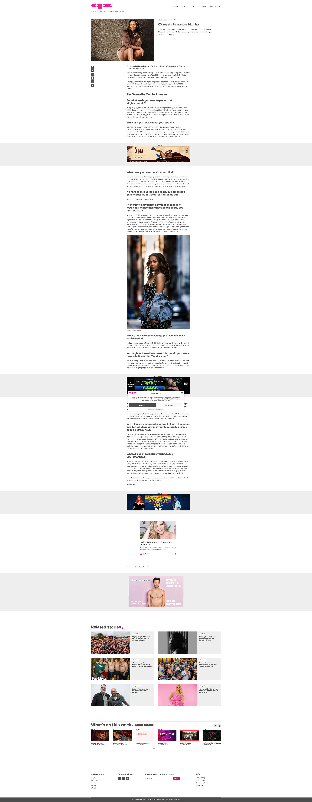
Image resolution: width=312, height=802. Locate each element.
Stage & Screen (137, 686)
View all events (149, 725)
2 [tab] (156, 748)
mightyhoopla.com (156, 480)
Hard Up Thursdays (118, 743)
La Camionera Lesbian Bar (142, 743)
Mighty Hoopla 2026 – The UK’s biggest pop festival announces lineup (141, 638)
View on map (139, 725)
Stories (97, 11)
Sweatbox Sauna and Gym (98, 744)
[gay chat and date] (158, 385)
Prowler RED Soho (186, 744)
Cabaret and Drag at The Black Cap (212, 743)
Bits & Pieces (103, 11)
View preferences (169, 405)
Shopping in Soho (162, 743)
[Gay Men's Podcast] (156, 606)
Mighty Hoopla (163, 110)
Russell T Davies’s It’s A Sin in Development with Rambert (141, 690)
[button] (182, 393)
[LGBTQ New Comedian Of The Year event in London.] (158, 502)
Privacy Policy (159, 409)
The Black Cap (207, 744)
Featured (135, 633)
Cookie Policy (151, 409)
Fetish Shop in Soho (185, 743)
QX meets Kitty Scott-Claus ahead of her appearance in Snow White (208, 690)
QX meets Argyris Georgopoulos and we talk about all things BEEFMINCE (142, 664)
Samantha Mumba (144, 566)
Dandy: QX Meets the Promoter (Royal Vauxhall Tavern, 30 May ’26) (208, 664)
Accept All (142, 405)
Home (92, 11)
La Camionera (140, 744)
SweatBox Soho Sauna (97, 743)
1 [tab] (154, 748)
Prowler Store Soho (163, 744)
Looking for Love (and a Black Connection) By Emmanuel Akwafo (207, 638)
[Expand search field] (220, 6)
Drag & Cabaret (204, 686)
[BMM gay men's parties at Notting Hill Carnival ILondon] (158, 154)
